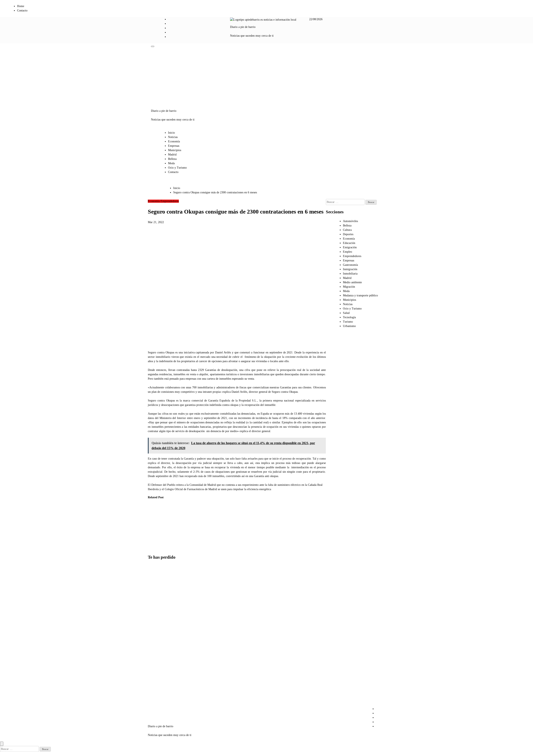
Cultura (347, 229)
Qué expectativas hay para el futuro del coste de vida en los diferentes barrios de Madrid (155, 527)
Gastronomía (350, 264)
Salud (346, 312)
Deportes (348, 234)
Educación (349, 243)
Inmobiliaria (350, 273)
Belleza (172, 158)
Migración (349, 286)
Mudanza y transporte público (360, 295)
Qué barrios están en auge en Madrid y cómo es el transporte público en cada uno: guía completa (158, 652)
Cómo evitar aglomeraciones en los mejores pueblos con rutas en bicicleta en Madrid (157, 691)
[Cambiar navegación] (152, 46)
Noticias (173, 137)
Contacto (22, 10)
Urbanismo (349, 326)
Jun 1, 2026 (172, 535)
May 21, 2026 (194, 539)
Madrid (172, 154)
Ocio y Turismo (177, 167)
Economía (174, 141)
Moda (171, 163)
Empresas (173, 145)
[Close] (1, 744)
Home (20, 6)
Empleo (347, 251)
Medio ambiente (352, 282)
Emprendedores (170, 201)
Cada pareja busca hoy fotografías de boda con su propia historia (157, 583)
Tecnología (349, 317)
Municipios (174, 150)
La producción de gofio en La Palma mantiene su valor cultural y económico (196, 522)
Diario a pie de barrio (242, 27)
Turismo (348, 321)
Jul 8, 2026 (151, 548)
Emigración (350, 247)
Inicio (171, 132)
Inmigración (350, 269)
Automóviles (350, 221)
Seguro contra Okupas (161, 352)
